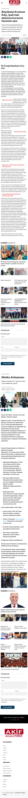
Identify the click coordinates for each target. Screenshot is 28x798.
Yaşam (4, 759)
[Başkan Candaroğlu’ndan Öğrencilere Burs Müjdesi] (7, 637)
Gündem (5, 752)
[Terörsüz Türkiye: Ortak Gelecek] (14, 660)
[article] (14, 574)
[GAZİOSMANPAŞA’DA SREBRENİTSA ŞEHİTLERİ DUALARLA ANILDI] (20, 292)
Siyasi (12, 389)
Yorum (3, 336)
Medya (8, 389)
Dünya (24, 35)
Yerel (4, 745)
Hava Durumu (6, 766)
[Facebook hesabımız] (10, 720)
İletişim (4, 784)
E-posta (17, 347)
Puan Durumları (6, 773)
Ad (2, 347)
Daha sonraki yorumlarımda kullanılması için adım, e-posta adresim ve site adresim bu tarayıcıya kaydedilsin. (14, 357)
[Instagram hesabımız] (15, 720)
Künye (4, 781)
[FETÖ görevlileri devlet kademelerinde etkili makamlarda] (20, 273)
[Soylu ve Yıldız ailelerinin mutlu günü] (20, 619)
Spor (4, 755)
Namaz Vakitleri (7, 768)
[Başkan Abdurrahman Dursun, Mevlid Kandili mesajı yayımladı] (14, 600)
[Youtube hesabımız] (18, 720)
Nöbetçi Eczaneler (7, 770)
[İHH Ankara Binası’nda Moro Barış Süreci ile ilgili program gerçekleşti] (14, 314)
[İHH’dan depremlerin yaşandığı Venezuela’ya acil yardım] (7, 292)
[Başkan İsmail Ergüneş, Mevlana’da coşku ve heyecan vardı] (20, 637)
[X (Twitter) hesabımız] (13, 720)
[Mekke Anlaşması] (7, 273)
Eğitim (4, 757)
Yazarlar (5, 779)
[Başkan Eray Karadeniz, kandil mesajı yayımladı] (7, 619)
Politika (4, 748)
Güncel (4, 750)
